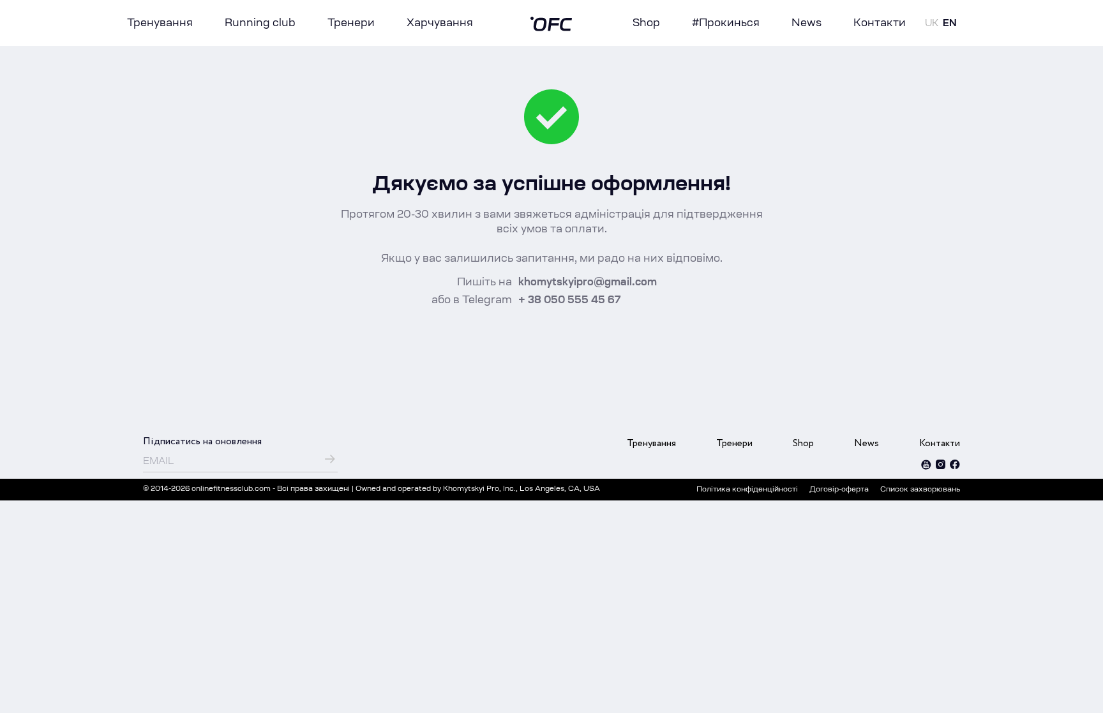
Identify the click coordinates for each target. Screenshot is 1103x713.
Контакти (879, 24)
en (950, 24)
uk (931, 24)
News (807, 24)
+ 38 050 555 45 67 (569, 301)
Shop (646, 24)
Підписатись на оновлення (202, 441)
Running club (260, 24)
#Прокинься (726, 24)
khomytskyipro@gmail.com (587, 283)
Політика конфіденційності (747, 489)
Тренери (351, 24)
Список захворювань (920, 489)
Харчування (440, 24)
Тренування (160, 24)
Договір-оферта (839, 489)
